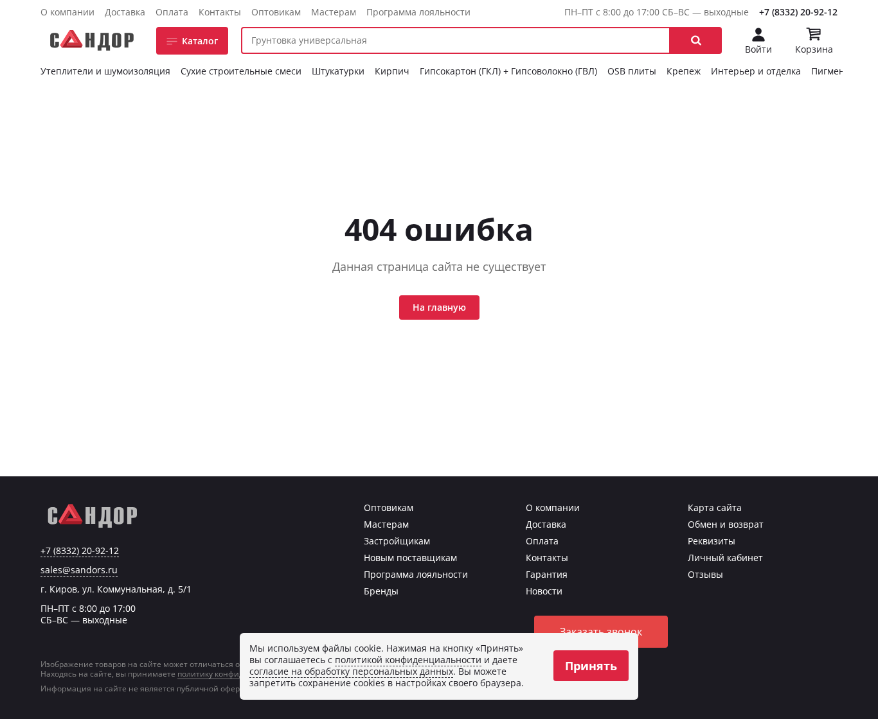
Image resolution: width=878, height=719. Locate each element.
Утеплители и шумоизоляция (105, 71)
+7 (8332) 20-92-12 (798, 12)
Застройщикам (397, 541)
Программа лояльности (418, 12)
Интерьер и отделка (756, 71)
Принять (591, 665)
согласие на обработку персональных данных (351, 671)
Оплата (172, 12)
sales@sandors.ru (79, 570)
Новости (544, 591)
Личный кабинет (725, 557)
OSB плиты (631, 71)
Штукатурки (338, 71)
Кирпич (392, 71)
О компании (67, 12)
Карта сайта (715, 507)
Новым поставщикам (410, 557)
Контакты (220, 12)
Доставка (125, 12)
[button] (696, 40)
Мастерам (333, 12)
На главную (439, 307)
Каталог (200, 41)
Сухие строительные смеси (241, 71)
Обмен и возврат (726, 524)
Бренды (381, 591)
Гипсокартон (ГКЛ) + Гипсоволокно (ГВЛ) (508, 71)
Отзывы (705, 574)
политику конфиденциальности (238, 673)
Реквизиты (711, 541)
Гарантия (547, 574)
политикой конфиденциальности (408, 660)
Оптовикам (276, 12)
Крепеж (684, 71)
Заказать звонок (601, 632)
